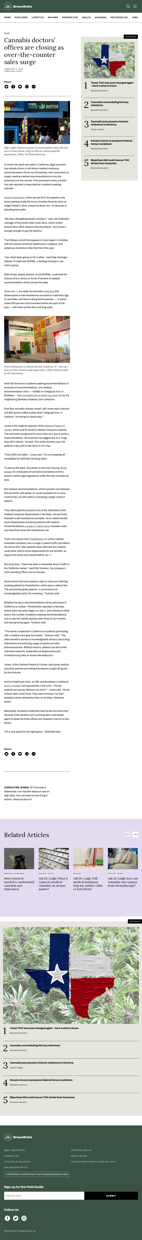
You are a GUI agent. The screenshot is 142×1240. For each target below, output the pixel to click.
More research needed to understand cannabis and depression (19, 884)
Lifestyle (38, 17)
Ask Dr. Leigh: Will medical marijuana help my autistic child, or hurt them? (88, 884)
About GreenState (14, 1150)
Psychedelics (119, 17)
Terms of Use (11, 1156)
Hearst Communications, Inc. (23, 1231)
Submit (111, 1196)
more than (49, 291)
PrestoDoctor (36, 539)
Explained (21, 17)
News (7, 17)
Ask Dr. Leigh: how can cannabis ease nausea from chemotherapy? (123, 882)
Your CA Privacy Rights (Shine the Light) (93, 1162)
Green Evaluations (14, 197)
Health (86, 17)
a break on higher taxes (37, 526)
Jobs (135, 17)
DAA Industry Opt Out (16, 1167)
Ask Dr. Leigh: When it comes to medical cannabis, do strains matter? (53, 884)
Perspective (70, 17)
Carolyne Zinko (13, 71)
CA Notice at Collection (17, 1162)
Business (100, 17)
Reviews (53, 17)
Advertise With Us (81, 1150)
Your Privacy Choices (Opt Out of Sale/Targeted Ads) (37, 1174)
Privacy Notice (79, 1156)
